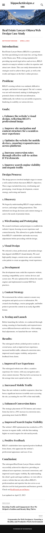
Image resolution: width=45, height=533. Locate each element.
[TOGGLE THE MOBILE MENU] (3, 5)
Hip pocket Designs (9, 41)
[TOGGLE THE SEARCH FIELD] (41, 5)
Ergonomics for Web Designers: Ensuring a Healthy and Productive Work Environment (25, 520)
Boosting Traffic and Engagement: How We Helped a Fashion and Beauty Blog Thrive (19, 508)
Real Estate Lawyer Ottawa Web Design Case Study (21, 31)
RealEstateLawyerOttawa (19, 489)
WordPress (27, 529)
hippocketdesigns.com (22, 4)
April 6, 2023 (25, 41)
